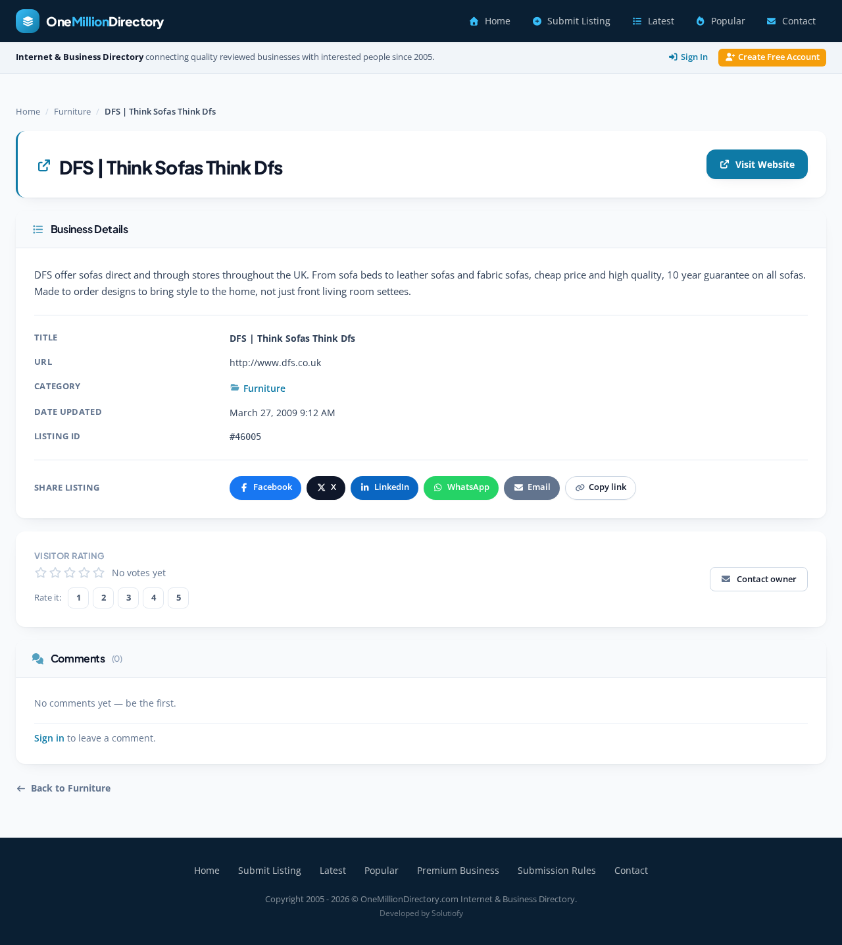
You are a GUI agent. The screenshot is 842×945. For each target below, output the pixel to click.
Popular (728, 21)
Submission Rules (557, 870)
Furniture (72, 111)
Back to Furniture (71, 788)
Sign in (49, 738)
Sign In (694, 57)
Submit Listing (578, 21)
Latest (661, 21)
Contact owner (767, 579)
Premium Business (458, 870)
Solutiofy (447, 913)
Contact (799, 21)
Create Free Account (779, 57)
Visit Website (765, 164)
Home (497, 21)
